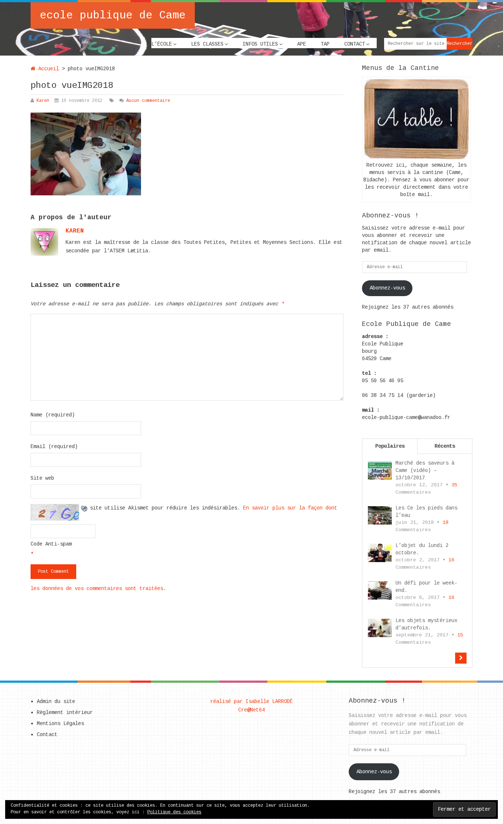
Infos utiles (260, 44)
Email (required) (54, 447)
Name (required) (53, 415)
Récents (445, 446)
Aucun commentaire (148, 100)
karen (75, 231)
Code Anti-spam (51, 544)
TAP (325, 44)
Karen (42, 100)
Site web (42, 478)
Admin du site (56, 701)
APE (301, 44)
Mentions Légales (60, 724)
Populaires (390, 446)
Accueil (47, 69)
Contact (354, 44)
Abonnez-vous (387, 288)
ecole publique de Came (113, 15)
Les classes (207, 44)
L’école (161, 44)
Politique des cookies (174, 812)
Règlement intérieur (65, 712)
